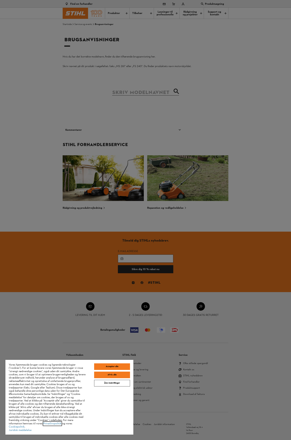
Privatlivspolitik (52, 424)
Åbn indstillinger (112, 383)
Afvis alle (112, 374)
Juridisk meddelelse (20, 430)
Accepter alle (112, 366)
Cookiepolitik (17, 427)
